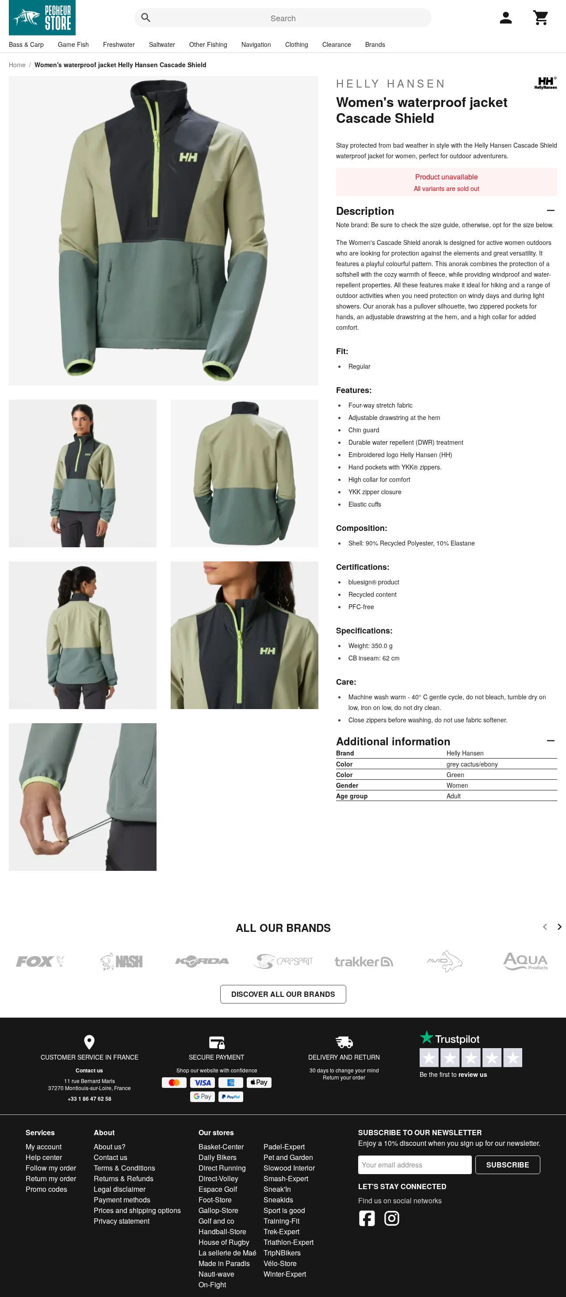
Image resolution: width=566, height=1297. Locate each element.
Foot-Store (215, 1199)
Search (283, 17)
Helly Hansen (391, 83)
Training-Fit (281, 1221)
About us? (110, 1146)
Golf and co (216, 1221)
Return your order (344, 1077)
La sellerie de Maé (227, 1252)
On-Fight (212, 1284)
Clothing (296, 44)
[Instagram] (392, 1219)
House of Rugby (224, 1242)
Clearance (336, 44)
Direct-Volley (218, 1178)
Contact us (89, 1070)
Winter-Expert (285, 1274)
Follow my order (51, 1168)
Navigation (256, 44)
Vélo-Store (280, 1263)
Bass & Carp (26, 44)
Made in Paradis (224, 1263)
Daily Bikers (218, 1157)
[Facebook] (367, 1219)
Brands (375, 44)
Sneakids (278, 1199)
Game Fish (73, 44)
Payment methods (122, 1199)
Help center (44, 1157)
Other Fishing (208, 44)
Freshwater (119, 44)
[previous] (545, 928)
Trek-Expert (281, 1231)
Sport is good (284, 1210)
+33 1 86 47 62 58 (89, 1098)
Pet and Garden (288, 1157)
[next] (559, 928)
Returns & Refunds (123, 1178)
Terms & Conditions (124, 1168)
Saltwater (162, 44)
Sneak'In (277, 1189)
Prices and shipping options (137, 1210)
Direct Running (222, 1168)
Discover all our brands (283, 994)
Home (17, 64)
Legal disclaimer (119, 1189)
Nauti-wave (216, 1274)
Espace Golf (218, 1189)
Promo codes (46, 1189)
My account (43, 1146)
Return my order (51, 1178)
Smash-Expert (286, 1178)
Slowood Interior (289, 1168)
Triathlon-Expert (289, 1242)
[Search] (146, 17)
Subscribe (507, 1165)
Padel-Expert (284, 1146)
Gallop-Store (218, 1210)
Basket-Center (221, 1146)
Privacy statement (121, 1221)
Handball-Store (222, 1231)
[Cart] (541, 18)
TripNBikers (282, 1252)
